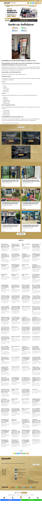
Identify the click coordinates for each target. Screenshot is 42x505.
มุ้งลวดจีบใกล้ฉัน (17, 123)
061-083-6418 (38, 3)
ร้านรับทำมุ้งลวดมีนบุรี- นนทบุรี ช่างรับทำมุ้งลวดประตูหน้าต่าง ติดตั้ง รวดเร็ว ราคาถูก (10, 226)
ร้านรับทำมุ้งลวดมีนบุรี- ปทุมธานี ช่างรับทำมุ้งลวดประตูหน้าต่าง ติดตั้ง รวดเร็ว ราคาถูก (10, 203)
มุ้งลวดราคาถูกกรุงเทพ (20, 477)
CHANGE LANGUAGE (18, 492)
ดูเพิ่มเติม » (3, 206)
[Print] (28, 453)
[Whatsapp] (23, 453)
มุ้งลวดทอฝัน (25, 28)
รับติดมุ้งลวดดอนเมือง (11, 123)
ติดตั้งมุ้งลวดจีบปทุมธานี (26, 336)
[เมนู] (12, 497)
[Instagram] (22, 453)
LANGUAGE (40, 0)
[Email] (25, 453)
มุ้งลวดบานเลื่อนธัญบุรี (15, 357)
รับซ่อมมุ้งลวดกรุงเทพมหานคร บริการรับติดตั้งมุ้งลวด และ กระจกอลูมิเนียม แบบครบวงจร (26, 255)
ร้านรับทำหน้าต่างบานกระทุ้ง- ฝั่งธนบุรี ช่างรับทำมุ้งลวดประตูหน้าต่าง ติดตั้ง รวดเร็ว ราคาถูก (21, 473)
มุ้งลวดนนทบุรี (16, 31)
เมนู (12, 498)
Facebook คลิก (27, 487)
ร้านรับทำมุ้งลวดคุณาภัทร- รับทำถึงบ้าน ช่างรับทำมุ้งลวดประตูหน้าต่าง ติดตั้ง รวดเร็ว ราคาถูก (36, 276)
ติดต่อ (21, 498)
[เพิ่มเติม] (37, 497)
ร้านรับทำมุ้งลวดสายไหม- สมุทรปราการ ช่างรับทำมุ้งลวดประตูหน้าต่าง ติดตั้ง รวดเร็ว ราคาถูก (5, 255)
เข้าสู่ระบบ (36, 0)
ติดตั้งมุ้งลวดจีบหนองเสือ (26, 306)
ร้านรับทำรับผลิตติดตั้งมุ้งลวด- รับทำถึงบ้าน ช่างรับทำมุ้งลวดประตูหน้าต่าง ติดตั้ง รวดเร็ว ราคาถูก (36, 410)
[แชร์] (29, 497)
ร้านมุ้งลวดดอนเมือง (5, 123)
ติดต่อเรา (33, 0)
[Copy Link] (14, 453)
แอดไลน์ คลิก (20, 487)
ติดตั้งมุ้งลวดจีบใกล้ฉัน (15, 366)
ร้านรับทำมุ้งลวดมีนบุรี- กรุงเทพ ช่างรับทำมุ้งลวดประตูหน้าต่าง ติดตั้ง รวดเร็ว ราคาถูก (30, 226)
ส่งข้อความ (25, 30)
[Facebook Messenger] (18, 453)
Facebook (15, 30)
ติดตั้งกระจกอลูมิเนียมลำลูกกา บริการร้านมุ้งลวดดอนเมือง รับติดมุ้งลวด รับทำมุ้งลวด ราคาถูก (36, 287)
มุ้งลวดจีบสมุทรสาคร (25, 366)
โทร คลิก (11, 500)
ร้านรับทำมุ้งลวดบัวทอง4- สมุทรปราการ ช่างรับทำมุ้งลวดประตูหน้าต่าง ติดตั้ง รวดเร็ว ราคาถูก (26, 421)
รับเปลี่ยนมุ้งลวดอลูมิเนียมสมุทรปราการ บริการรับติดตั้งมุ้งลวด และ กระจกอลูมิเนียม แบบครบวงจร (5, 368)
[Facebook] (17, 453)
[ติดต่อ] (21, 497)
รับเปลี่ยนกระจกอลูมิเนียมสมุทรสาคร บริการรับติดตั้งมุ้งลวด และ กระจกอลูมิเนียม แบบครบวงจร (36, 379)
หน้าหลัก (4, 498)
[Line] (15, 453)
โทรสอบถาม (16, 27)
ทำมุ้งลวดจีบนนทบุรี (35, 439)
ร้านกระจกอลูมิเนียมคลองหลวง (21, 474)
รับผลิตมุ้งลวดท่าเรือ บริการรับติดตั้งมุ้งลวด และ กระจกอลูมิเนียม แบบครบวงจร (21, 470)
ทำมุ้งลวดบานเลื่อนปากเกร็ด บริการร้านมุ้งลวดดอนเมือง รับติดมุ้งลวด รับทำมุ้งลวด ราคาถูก (36, 368)
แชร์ (29, 498)
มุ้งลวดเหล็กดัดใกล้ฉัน (36, 336)
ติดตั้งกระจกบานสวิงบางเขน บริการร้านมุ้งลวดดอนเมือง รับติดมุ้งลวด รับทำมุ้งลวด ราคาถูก (36, 308)
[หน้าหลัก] (4, 497)
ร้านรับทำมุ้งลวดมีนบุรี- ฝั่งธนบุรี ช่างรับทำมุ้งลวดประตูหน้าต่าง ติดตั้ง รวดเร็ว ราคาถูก (30, 203)
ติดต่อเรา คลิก (38, 2)
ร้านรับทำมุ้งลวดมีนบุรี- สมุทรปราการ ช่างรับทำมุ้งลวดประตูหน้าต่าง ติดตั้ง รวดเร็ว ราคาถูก (31, 180)
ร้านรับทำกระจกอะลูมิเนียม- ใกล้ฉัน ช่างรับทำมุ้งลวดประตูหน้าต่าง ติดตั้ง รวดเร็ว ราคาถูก (26, 348)
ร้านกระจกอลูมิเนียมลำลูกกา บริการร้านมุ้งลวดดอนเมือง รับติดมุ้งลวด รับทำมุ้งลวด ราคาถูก (5, 348)
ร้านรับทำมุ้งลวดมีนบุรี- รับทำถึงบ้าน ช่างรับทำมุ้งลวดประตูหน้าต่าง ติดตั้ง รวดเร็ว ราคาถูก (10, 180)
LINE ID (24, 27)
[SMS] (26, 453)
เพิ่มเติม (38, 498)
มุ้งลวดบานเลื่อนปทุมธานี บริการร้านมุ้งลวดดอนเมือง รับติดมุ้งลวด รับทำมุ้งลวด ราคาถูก (5, 379)
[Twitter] (20, 453)
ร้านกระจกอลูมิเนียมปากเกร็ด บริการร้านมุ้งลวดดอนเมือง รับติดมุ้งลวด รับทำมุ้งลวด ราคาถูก (36, 297)
